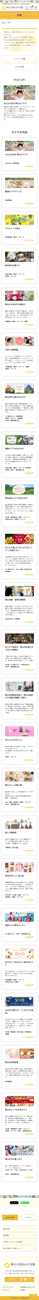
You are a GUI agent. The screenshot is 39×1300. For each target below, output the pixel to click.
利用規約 (22, 1290)
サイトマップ (5, 1290)
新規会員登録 (10, 1217)
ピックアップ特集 (19, 59)
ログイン (29, 1217)
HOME (3, 22)
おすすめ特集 (19, 67)
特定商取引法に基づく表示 (27, 1287)
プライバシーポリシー (8, 1287)
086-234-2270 (14, 1273)
